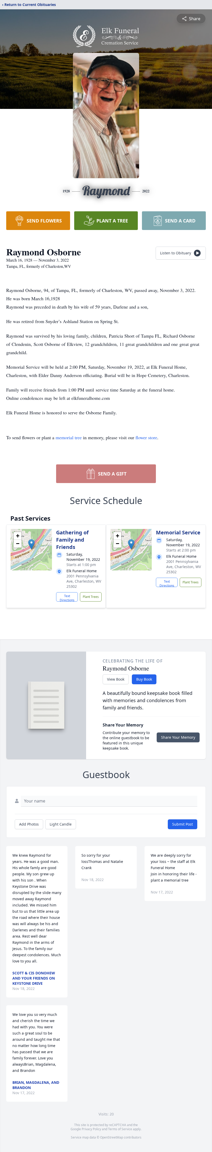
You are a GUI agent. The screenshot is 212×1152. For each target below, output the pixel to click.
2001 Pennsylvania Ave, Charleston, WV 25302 (83, 581)
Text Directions (67, 598)
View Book (115, 679)
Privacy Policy (91, 1129)
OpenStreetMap (111, 1137)
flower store (146, 437)
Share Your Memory (178, 737)
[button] (31, 544)
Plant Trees (91, 597)
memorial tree (69, 437)
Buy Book (144, 679)
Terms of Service (120, 1129)
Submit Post (182, 824)
